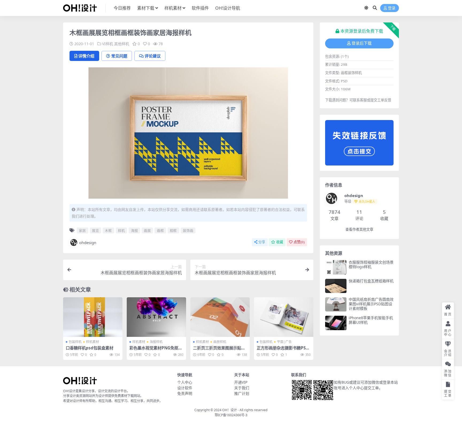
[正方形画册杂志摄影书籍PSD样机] (283, 317)
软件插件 (200, 8)
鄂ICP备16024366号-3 (231, 415)
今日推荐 (122, 8)
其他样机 (121, 43)
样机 (121, 230)
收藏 (279, 242)
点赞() (299, 242)
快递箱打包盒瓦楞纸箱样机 (371, 280)
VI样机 (107, 43)
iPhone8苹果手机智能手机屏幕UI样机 (371, 320)
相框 (173, 230)
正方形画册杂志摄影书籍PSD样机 (283, 350)
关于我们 (241, 387)
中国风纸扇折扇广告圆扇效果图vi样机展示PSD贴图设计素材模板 (371, 304)
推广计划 (241, 393)
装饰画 (188, 230)
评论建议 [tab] (153, 56)
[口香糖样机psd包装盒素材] (92, 317)
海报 (134, 230)
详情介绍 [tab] (86, 56)
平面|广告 (284, 342)
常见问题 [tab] (119, 56)
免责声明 (184, 393)
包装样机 (75, 342)
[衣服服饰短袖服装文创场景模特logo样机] (335, 267)
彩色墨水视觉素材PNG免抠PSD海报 (156, 350)
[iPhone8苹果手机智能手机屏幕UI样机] (335, 323)
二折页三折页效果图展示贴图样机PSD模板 (219, 350)
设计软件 (184, 387)
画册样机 (219, 342)
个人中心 (184, 382)
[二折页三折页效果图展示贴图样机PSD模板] (220, 317)
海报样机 (156, 342)
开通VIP (240, 382)
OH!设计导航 (227, 8)
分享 (261, 242)
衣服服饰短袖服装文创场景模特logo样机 (371, 264)
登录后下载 (362, 43)
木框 (108, 230)
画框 (160, 230)
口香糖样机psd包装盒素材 (89, 347)
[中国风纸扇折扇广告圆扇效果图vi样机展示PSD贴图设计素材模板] (335, 304)
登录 (391, 8)
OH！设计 (229, 410)
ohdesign (87, 242)
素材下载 (145, 8)
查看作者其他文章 (359, 230)
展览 (95, 230)
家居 (82, 230)
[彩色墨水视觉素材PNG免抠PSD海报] (156, 317)
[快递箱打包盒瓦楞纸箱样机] (335, 286)
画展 (147, 230)
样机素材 (173, 8)
